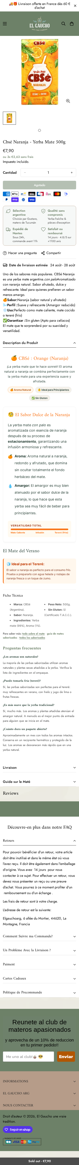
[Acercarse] (68, 101)
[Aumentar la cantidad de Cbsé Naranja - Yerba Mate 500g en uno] (71, 172)
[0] (71, 23)
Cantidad (10, 172)
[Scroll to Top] (72, 1145)
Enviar (66, 1056)
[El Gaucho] (39, 23)
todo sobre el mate (33, 633)
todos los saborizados (32, 637)
